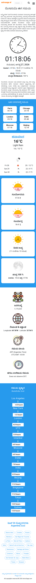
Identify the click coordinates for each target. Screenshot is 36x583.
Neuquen (21, 562)
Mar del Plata (18, 541)
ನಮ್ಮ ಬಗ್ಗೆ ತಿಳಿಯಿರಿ (7, 574)
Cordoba (19, 532)
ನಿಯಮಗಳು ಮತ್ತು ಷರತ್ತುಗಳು (25, 574)
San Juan (30, 545)
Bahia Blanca (26, 558)
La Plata (7, 541)
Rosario (27, 532)
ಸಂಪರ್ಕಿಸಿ (15, 574)
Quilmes (27, 541)
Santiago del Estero (23, 549)
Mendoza (9, 537)
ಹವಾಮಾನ (18, 137)
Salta (4, 545)
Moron (18, 553)
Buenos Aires (9, 532)
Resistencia (10, 549)
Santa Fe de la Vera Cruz (16, 545)
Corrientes (10, 553)
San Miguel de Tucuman (22, 537)
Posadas (26, 553)
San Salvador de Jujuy (12, 558)
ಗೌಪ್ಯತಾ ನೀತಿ (18, 576)
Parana (13, 562)
